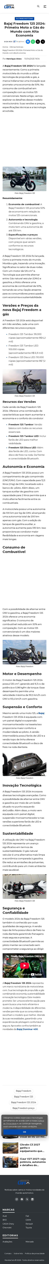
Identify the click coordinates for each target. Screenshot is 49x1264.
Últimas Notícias (24, 18)
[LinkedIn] (32, 1199)
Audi (5, 1216)
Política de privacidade (35, 1253)
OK (24, 1132)
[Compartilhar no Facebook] (28, 42)
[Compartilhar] (43, 42)
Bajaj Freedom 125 (23, 1096)
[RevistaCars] (24, 1182)
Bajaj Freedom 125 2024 (23, 1102)
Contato (7, 1253)
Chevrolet (7, 1227)
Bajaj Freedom (23, 1091)
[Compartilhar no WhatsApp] (33, 42)
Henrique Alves (14, 59)
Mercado (30, 1242)
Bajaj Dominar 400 (27, 1029)
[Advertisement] (24, 139)
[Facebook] (22, 1199)
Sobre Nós (18, 1253)
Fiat (27, 1216)
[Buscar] (38, 6)
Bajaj (41, 713)
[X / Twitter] (27, 1199)
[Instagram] (17, 1199)
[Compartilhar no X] (38, 42)
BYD (5, 1220)
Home (5, 47)
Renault (29, 1224)
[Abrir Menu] (45, 6)
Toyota (29, 1227)
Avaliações (7, 1242)
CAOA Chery (8, 1224)
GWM (28, 1220)
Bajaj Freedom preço (23, 1108)
